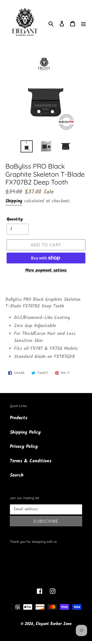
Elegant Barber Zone (54, 624)
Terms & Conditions (31, 461)
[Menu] (83, 24)
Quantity (15, 219)
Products (18, 418)
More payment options (46, 270)
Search (17, 475)
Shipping (13, 201)
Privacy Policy (24, 446)
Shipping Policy (25, 432)
